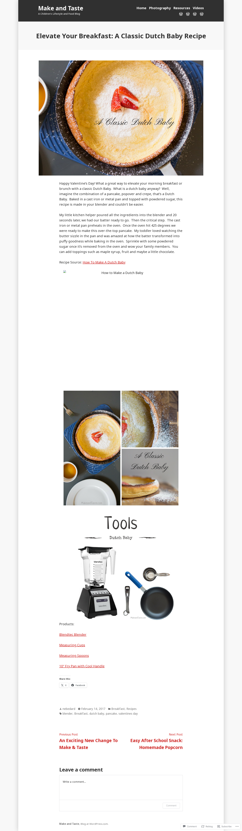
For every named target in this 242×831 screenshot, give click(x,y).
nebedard (69, 709)
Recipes (131, 709)
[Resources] (194, 13)
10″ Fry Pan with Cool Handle (82, 666)
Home (141, 8)
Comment (171, 805)
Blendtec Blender (72, 634)
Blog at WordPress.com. (94, 823)
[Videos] (201, 13)
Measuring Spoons (74, 655)
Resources (181, 8)
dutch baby (96, 713)
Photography (160, 8)
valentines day (128, 713)
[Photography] (187, 13)
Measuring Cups (72, 645)
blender (68, 713)
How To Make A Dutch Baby (104, 262)
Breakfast (118, 709)
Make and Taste (60, 8)
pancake (111, 713)
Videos (198, 8)
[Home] (181, 13)
